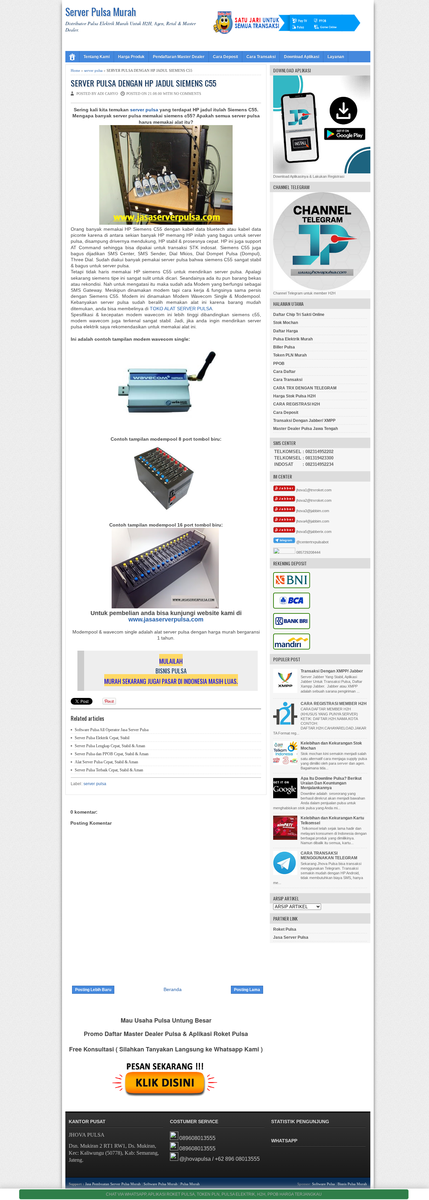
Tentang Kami (96, 56)
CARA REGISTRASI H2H (296, 404)
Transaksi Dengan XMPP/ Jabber (332, 671)
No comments (187, 94)
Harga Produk (131, 56)
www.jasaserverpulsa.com (165, 619)
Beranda (173, 989)
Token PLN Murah (290, 355)
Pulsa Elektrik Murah (293, 339)
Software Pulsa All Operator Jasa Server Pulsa (111, 729)
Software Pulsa (323, 1184)
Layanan (335, 56)
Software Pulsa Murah (160, 1184)
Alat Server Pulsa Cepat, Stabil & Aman (106, 762)
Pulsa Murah (190, 1184)
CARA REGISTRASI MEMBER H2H (334, 703)
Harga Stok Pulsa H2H (294, 396)
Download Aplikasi (301, 56)
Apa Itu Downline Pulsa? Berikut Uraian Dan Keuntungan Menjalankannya (331, 783)
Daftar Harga (285, 331)
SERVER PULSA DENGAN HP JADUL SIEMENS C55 (143, 83)
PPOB (279, 363)
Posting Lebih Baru (93, 989)
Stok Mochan (285, 322)
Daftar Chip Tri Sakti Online (298, 314)
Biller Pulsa (284, 347)
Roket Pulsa (284, 929)
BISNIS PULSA (171, 670)
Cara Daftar (284, 371)
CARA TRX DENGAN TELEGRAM (304, 388)
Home (75, 70)
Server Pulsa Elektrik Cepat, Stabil (102, 737)
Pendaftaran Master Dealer (178, 56)
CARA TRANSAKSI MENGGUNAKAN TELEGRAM (329, 855)
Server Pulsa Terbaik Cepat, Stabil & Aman (109, 770)
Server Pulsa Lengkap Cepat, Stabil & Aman (110, 746)
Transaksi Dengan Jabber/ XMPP (304, 420)
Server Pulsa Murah (100, 11)
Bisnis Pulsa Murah (352, 1184)
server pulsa (93, 70)
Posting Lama (247, 989)
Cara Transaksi (260, 56)
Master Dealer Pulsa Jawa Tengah (305, 428)
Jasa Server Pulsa (290, 937)
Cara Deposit (225, 56)
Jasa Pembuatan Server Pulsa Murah (113, 1184)
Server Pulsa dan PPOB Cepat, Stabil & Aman (111, 754)
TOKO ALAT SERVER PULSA (181, 308)
